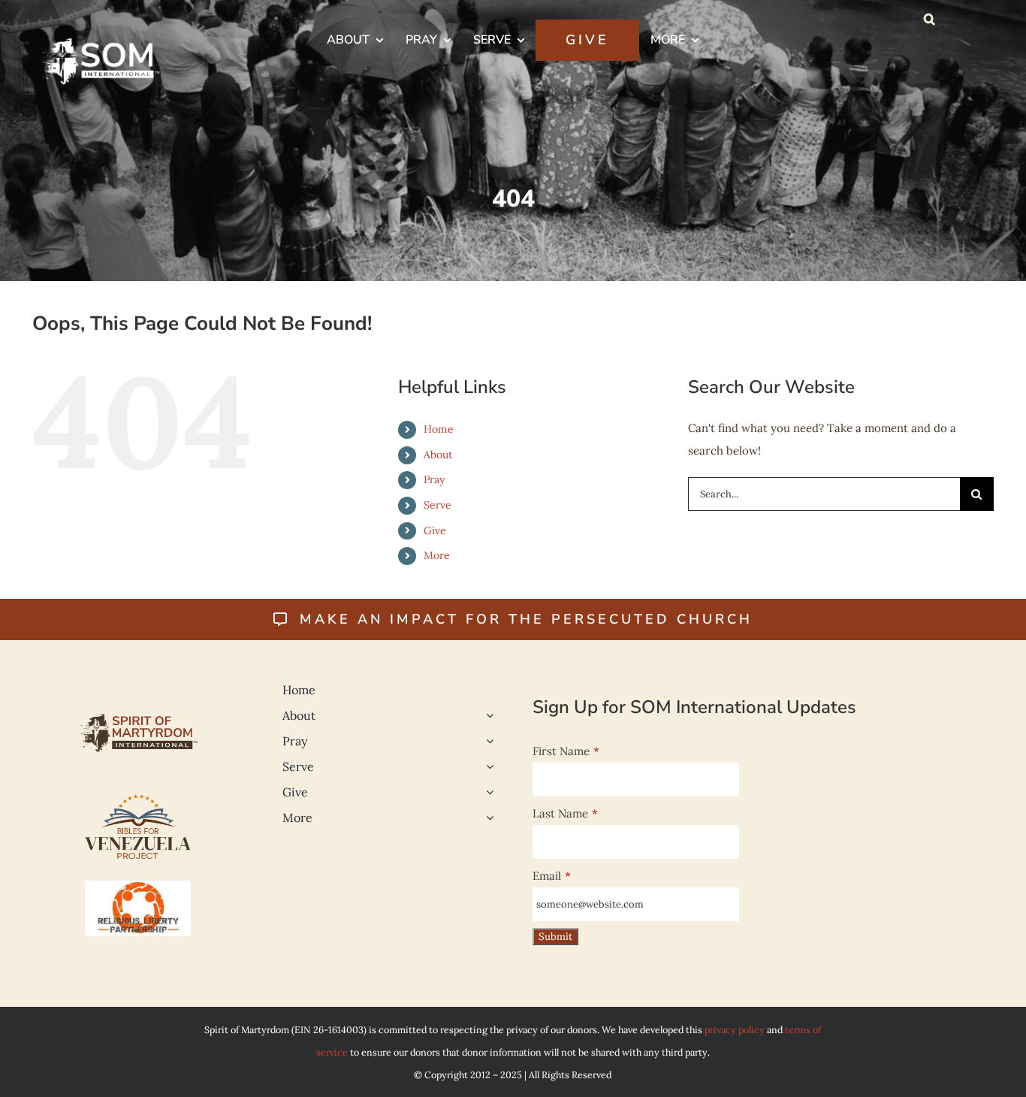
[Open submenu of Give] (486, 792)
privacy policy (735, 1029)
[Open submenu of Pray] (486, 741)
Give (435, 530)
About (438, 454)
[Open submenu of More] (486, 817)
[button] (929, 19)
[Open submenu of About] (486, 715)
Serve (437, 505)
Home (439, 429)
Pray (434, 479)
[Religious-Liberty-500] (138, 886)
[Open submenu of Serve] (486, 766)
